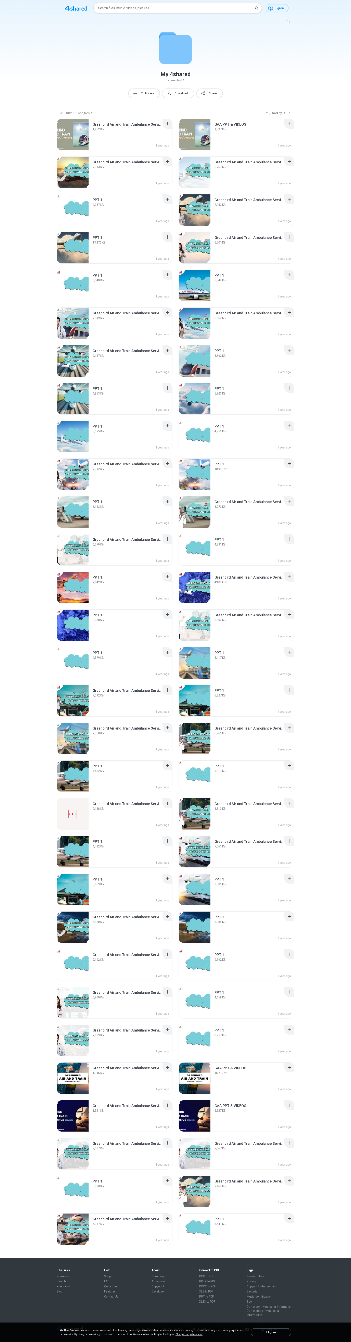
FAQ (106, 1281)
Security (252, 1291)
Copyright (158, 1286)
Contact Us (111, 1296)
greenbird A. (177, 80)
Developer (158, 1291)
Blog (59, 1291)
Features (110, 1291)
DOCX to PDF (207, 1286)
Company (158, 1276)
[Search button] (256, 8)
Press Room (64, 1286)
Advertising (159, 1281)
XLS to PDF (206, 1291)
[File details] (73, 134)
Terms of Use (255, 1276)
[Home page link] (76, 8)
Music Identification (259, 1296)
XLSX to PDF (207, 1301)
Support (109, 1276)
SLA (249, 1301)
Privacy (251, 1281)
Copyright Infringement (262, 1286)
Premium (63, 1276)
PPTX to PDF (207, 1281)
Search (61, 1281)
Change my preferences (189, 1334)
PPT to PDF (206, 1296)
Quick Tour (111, 1286)
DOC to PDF (206, 1276)
